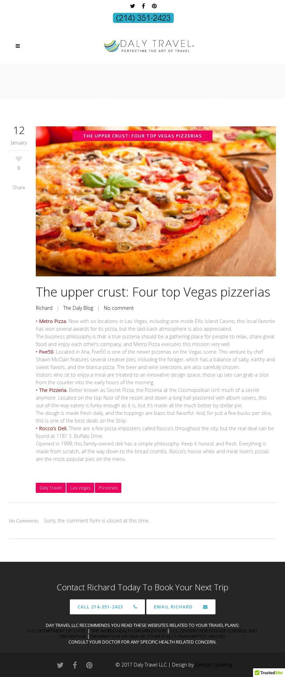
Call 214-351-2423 (100, 607)
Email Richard (173, 607)
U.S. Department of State (57, 631)
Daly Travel (51, 488)
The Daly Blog (78, 308)
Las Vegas (80, 488)
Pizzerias (108, 488)
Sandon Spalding (213, 664)
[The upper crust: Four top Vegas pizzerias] (156, 201)
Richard (44, 308)
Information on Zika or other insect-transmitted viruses (158, 636)
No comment (119, 308)
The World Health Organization (128, 631)
